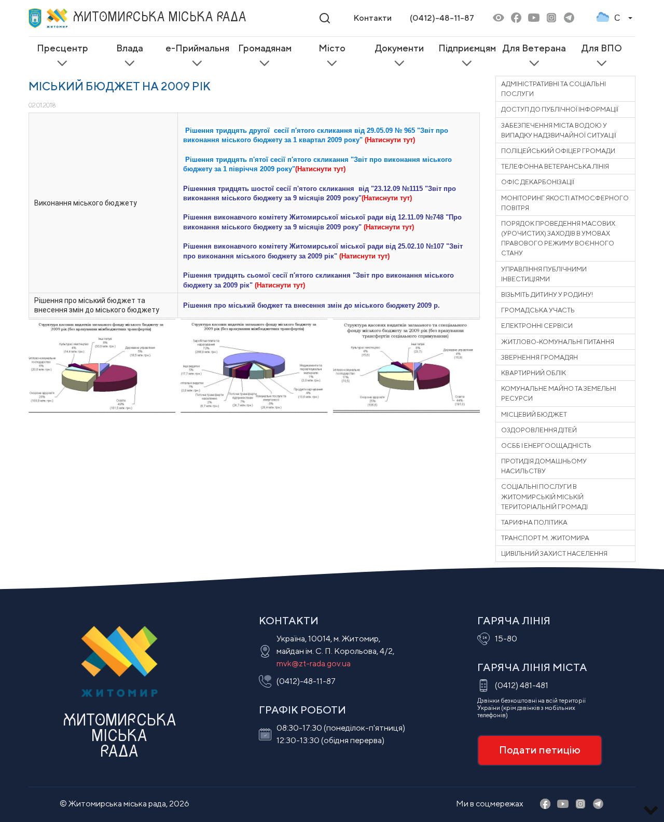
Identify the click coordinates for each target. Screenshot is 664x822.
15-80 (506, 638)
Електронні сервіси (537, 326)
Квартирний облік (533, 373)
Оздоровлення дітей (539, 430)
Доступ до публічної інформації (559, 109)
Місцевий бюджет (534, 414)
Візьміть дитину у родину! (547, 294)
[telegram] (569, 18)
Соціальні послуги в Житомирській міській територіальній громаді (544, 496)
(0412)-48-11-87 (442, 18)
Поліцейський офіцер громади (558, 151)
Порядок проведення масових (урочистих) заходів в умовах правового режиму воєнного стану (558, 238)
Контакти (372, 18)
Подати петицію (539, 750)
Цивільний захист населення (554, 553)
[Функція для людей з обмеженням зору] (498, 18)
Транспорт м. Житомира (545, 538)
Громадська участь (538, 310)
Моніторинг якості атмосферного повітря (565, 203)
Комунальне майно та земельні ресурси (558, 393)
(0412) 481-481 (521, 685)
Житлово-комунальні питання (557, 342)
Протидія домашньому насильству (544, 466)
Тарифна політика (534, 522)
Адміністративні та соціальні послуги (553, 89)
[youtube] (534, 18)
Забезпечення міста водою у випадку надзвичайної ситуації (558, 130)
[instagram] (551, 18)
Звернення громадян (539, 357)
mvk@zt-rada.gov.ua (313, 663)
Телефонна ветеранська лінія (555, 166)
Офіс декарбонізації (537, 182)
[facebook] (516, 18)
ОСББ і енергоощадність (546, 445)
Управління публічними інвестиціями (544, 274)
